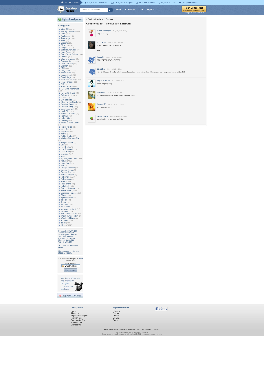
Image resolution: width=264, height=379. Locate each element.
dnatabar (101, 69)
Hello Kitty (65, 118)
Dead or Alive (67, 63)
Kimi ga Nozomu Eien (70, 138)
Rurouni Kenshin (68, 188)
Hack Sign (65, 111)
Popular (150, 9)
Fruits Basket (67, 86)
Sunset (116, 320)
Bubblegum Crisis (68, 50)
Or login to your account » (194, 13)
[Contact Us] (71, 290)
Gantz (63, 97)
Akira (63, 34)
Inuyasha (65, 131)
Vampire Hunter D (68, 209)
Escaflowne (66, 73)
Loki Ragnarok (67, 149)
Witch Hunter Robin (69, 216)
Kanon (63, 134)
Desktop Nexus (127, 332)
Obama (116, 318)
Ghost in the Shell (69, 102)
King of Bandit (67, 142)
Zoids (63, 223)
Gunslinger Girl (67, 109)
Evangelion (66, 75)
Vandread (65, 211)
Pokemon (65, 177)
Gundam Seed (67, 104)
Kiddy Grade (66, 136)
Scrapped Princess (69, 193)
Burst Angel (66, 52)
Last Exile (65, 147)
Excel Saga (66, 77)
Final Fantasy (67, 82)
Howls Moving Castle (70, 123)
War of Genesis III (69, 213)
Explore (128, 9)
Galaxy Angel (67, 95)
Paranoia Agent (67, 174)
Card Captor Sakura (69, 54)
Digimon (64, 66)
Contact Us (76, 325)
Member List (76, 322)
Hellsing (64, 120)
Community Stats (78, 320)
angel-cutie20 (103, 81)
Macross (64, 154)
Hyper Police (66, 127)
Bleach (64, 45)
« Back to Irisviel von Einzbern (99, 19)
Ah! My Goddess (68, 31)
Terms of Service (122, 329)
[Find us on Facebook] (161, 310)
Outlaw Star (66, 172)
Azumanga (65, 38)
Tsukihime (65, 207)
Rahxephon (66, 179)
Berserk (64, 43)
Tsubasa (64, 204)
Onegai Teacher (68, 168)
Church (116, 315)
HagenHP (101, 104)
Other (63, 225)
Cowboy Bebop (67, 61)
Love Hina (65, 151)
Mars (63, 156)
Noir (62, 165)
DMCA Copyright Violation (150, 329)
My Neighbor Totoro (69, 158)
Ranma (64, 181)
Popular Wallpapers (79, 315)
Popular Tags (76, 318)
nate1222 (101, 92)
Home (118, 9)
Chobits (64, 57)
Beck (63, 40)
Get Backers (66, 100)
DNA (63, 68)
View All (65, 29)
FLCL (63, 84)
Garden (116, 313)
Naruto (64, 161)
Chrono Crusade (68, 59)
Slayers (64, 195)
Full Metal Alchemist (70, 89)
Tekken (64, 200)
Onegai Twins (67, 170)
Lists (141, 9)
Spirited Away (67, 197)
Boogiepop (65, 47)
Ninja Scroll (66, 163)
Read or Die (66, 184)
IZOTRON (101, 42)
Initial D (64, 129)
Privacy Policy (109, 329)
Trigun (63, 202)
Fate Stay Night (68, 79)
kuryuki (100, 57)
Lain (62, 145)
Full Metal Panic (68, 93)
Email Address (70, 263)
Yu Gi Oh (65, 220)
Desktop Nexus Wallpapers (67, 9)
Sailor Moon (66, 190)
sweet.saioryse (104, 31)
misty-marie (102, 116)
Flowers (116, 311)
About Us (75, 313)
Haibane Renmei (68, 113)
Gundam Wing (67, 107)
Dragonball (65, 70)
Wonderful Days (68, 218)
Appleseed (65, 36)
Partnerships (135, 329)
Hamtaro (64, 116)
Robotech (65, 186)
